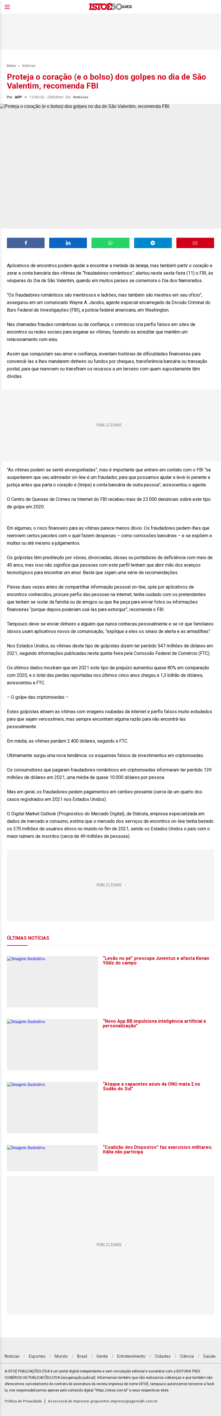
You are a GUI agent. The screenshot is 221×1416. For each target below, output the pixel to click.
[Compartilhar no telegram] (153, 243)
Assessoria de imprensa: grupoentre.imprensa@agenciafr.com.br (103, 1401)
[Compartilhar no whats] (110, 243)
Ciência (187, 1356)
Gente (102, 1356)
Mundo (61, 1356)
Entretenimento (131, 1356)
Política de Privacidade (23, 1401)
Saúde (209, 1356)
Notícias (28, 66)
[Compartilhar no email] (195, 243)
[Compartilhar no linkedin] (68, 243)
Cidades (163, 1356)
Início (11, 66)
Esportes (37, 1356)
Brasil (82, 1356)
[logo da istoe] (110, 7)
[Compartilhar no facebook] (26, 243)
